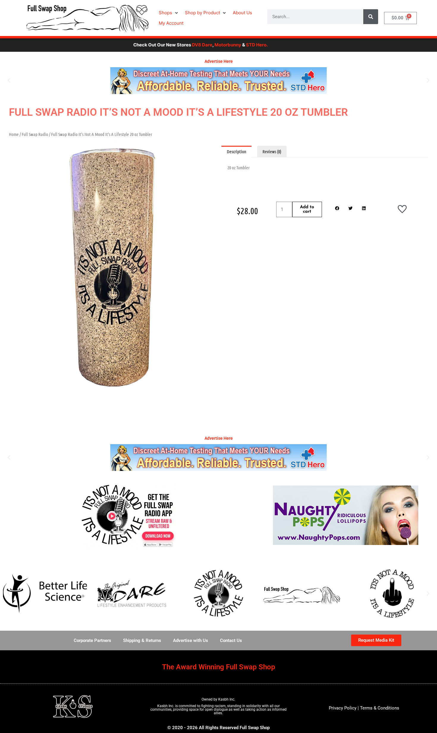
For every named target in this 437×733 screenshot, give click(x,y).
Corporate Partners (92, 640)
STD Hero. (232, 45)
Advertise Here (219, 61)
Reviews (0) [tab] (271, 151)
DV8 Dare (177, 45)
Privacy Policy (342, 708)
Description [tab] (236, 151)
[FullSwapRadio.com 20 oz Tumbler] (112, 274)
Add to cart (307, 209)
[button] (169, 13)
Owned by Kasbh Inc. (218, 699)
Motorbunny (203, 45)
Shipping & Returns (142, 640)
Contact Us (231, 640)
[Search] (370, 16)
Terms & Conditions (379, 708)
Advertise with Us (190, 640)
